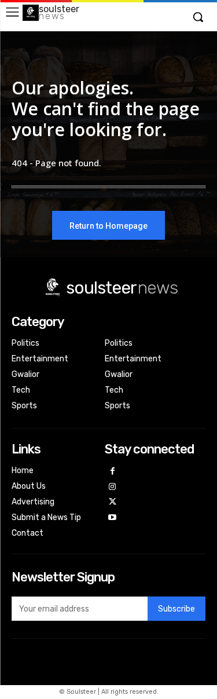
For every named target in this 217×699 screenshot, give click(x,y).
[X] (112, 502)
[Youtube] (112, 518)
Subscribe (176, 609)
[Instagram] (112, 487)
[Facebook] (112, 472)
